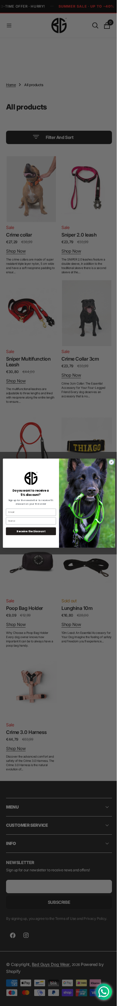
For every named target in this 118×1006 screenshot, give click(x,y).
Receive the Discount (29, 531)
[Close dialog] (109, 462)
